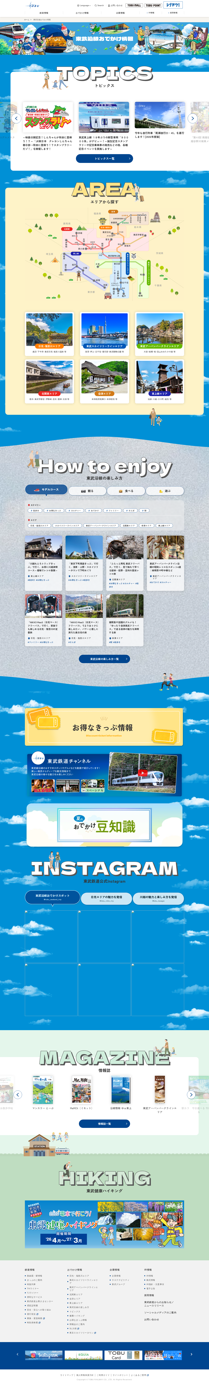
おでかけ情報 (74, 1270)
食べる (129, 491)
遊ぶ (168, 491)
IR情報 (148, 1270)
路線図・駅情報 (34, 1276)
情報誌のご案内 (77, 1324)
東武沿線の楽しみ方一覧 (104, 659)
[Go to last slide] (16, 118)
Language (84, 5)
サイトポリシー (120, 1375)
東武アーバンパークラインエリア (84, 1288)
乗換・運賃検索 (34, 1318)
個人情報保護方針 (85, 1375)
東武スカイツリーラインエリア (84, 1281)
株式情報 (150, 1280)
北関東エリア (76, 1294)
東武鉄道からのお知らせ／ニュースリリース (159, 1304)
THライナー (33, 1288)
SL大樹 (73, 1328)
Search (100, 5)
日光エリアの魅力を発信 (106, 898)
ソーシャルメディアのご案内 (160, 1312)
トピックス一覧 (104, 158)
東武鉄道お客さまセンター (40, 1301)
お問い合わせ (117, 5)
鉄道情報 (30, 1270)
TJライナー (32, 1293)
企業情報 (115, 1270)
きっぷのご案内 (34, 1280)
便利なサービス (34, 1297)
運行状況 (31, 1314)
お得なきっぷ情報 (78, 1320)
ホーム (26, 20)
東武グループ (118, 1284)
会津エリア (75, 1299)
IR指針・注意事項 (155, 1284)
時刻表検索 (32, 1322)
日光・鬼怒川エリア (79, 1276)
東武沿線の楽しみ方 (79, 1307)
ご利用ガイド (103, 1375)
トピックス (75, 1311)
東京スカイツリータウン (82, 1333)
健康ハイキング (77, 1316)
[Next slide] (193, 118)
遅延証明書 (32, 1305)
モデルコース (50, 489)
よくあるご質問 (138, 1375)
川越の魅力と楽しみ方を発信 (158, 898)
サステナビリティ (120, 1280)
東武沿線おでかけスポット (53, 897)
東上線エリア (76, 1303)
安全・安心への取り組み (39, 1310)
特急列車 (31, 1284)
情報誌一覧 (104, 1123)
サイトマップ (66, 1375)
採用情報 (149, 1295)
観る (91, 491)
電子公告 (150, 1288)
